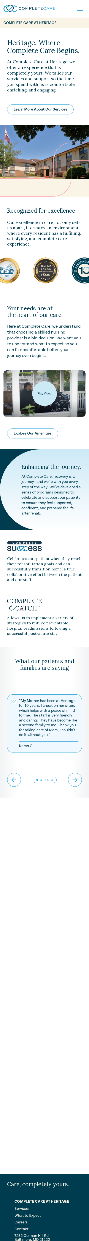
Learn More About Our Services (40, 109)
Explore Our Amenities (33, 433)
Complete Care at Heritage (30, 23)
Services (21, 1209)
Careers (21, 1222)
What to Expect (27, 1216)
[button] (41, 780)
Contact (21, 1229)
